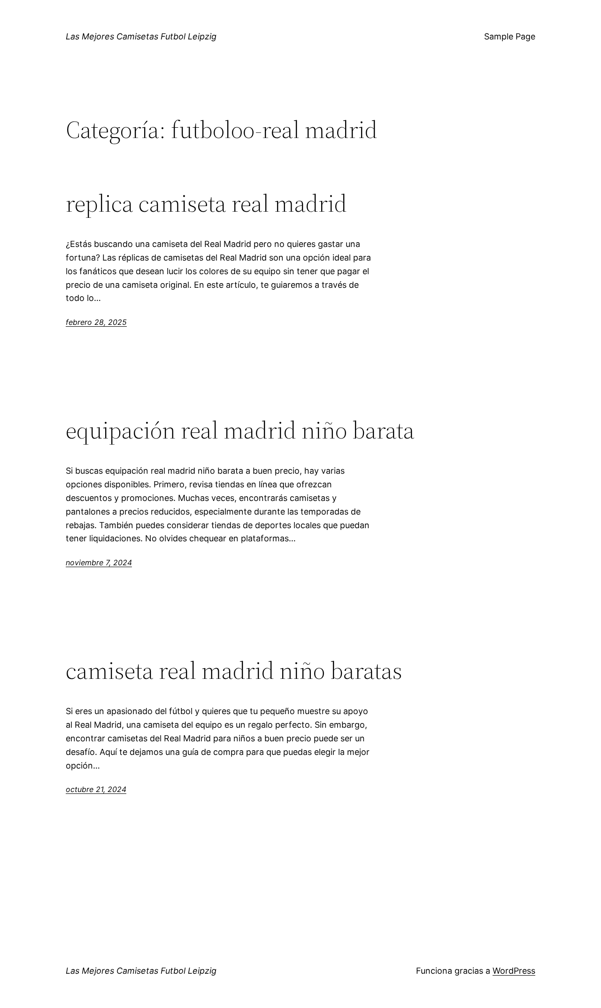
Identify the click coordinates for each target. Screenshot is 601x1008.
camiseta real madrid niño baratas (234, 670)
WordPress (514, 971)
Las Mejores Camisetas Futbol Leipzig (141, 36)
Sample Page (509, 36)
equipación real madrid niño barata (240, 430)
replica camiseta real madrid (206, 203)
